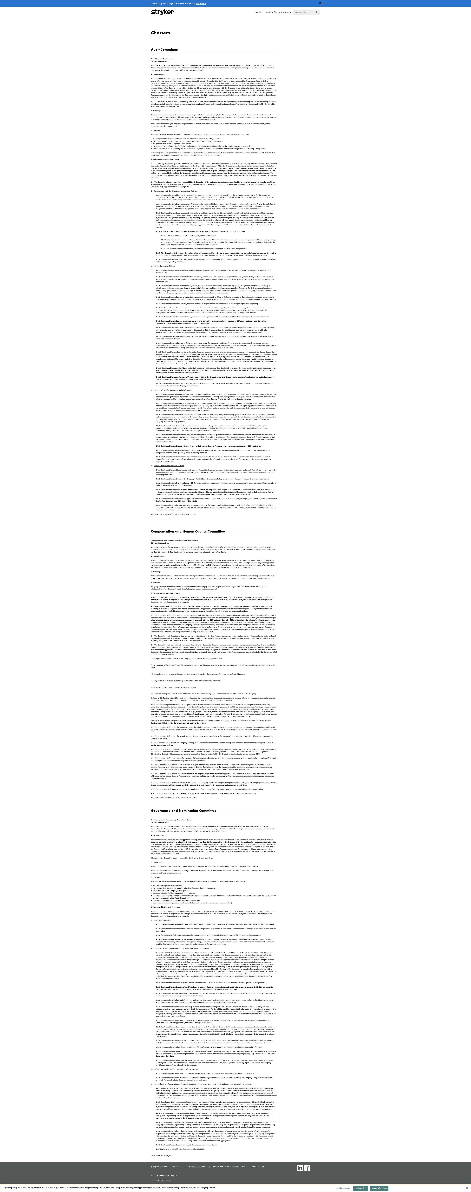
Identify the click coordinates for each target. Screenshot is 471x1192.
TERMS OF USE (258, 1166)
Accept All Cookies (379, 1188)
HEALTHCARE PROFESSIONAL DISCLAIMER (229, 1166)
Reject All (360, 1188)
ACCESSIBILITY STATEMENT (195, 1166)
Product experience (161, 1180)
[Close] (467, 1188)
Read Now (201, 3)
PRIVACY (175, 1166)
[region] (235, 1188)
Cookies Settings (343, 1188)
